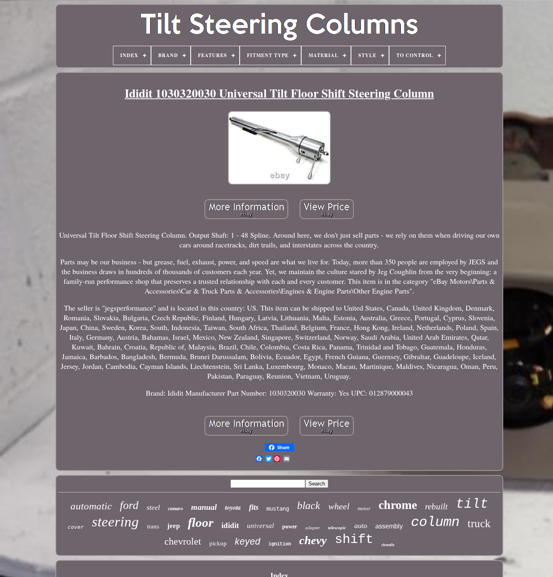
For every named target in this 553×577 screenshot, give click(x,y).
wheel (338, 506)
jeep (173, 526)
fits (253, 507)
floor (200, 522)
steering (115, 522)
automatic (91, 505)
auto (360, 526)
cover (76, 527)
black (308, 505)
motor (363, 508)
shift (354, 539)
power (289, 527)
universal (260, 526)
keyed (247, 541)
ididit (230, 525)
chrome (398, 504)
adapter (312, 527)
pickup (218, 543)
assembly (389, 526)
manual (204, 506)
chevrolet (182, 541)
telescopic (337, 527)
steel (153, 507)
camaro (175, 508)
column (435, 522)
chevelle (387, 545)
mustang (277, 508)
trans (153, 526)
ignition (279, 544)
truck (479, 523)
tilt (472, 504)
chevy (313, 540)
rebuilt (436, 506)
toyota (233, 507)
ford (129, 505)
